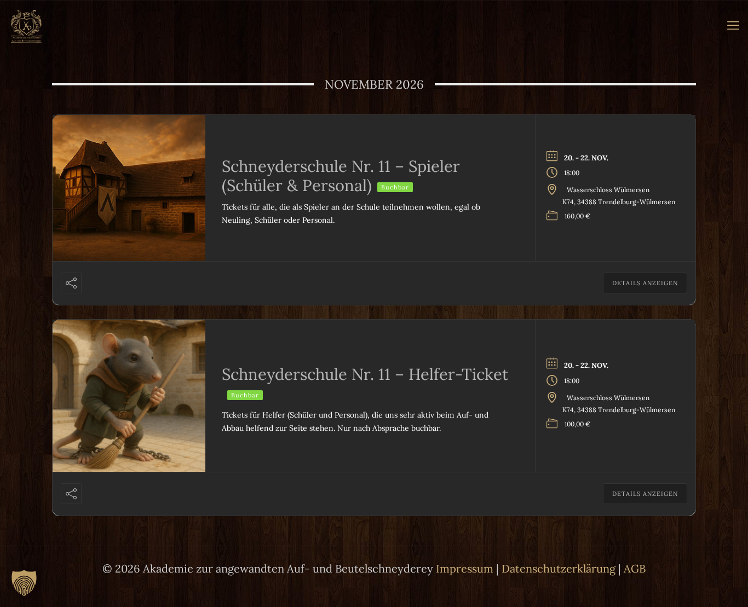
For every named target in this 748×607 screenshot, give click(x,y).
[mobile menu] (733, 25)
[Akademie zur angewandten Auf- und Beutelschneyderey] (26, 25)
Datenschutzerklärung (558, 568)
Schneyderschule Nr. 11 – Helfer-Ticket (365, 374)
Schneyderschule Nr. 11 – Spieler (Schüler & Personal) (341, 175)
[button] (24, 583)
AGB (635, 568)
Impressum (464, 568)
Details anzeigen (645, 283)
